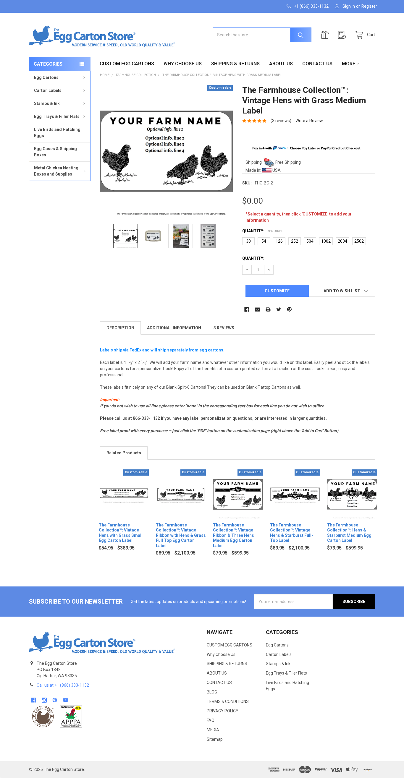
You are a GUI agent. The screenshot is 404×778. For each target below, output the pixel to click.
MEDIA (213, 729)
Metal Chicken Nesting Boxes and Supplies (56, 171)
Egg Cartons (46, 77)
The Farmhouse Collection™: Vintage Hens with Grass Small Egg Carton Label (121, 533)
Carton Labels (48, 90)
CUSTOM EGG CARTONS (127, 64)
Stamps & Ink (47, 103)
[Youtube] (65, 700)
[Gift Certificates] (326, 35)
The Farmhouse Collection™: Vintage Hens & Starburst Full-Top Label (291, 533)
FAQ (210, 720)
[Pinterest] (289, 309)
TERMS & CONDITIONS (228, 701)
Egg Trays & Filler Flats (57, 116)
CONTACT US (317, 64)
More (348, 64)
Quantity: (263, 230)
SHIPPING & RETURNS (235, 64)
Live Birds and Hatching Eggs (57, 132)
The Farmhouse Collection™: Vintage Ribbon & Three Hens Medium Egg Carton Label (233, 535)
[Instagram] (44, 700)
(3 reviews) (281, 120)
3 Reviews (224, 327)
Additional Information (174, 327)
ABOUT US (281, 64)
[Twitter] (278, 309)
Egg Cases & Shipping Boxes (55, 151)
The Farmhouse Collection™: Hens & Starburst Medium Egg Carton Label (349, 533)
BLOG (212, 692)
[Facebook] (246, 309)
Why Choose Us (183, 64)
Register (369, 6)
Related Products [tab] (123, 452)
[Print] (268, 309)
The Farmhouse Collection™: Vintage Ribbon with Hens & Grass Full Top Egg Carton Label (181, 535)
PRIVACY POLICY (222, 711)
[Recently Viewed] (343, 35)
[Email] (257, 309)
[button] (43, 716)
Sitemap (215, 739)
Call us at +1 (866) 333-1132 (63, 685)
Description (120, 327)
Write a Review (309, 120)
